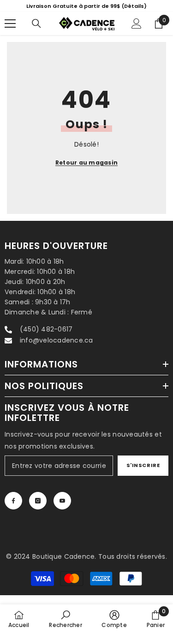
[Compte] (136, 23)
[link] (65, 618)
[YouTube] (62, 500)
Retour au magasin (86, 162)
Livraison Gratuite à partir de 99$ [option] (86, 6)
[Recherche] (36, 23)
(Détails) (134, 6)
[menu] (10, 23)
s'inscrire (143, 465)
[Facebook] (13, 500)
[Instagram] (38, 500)
